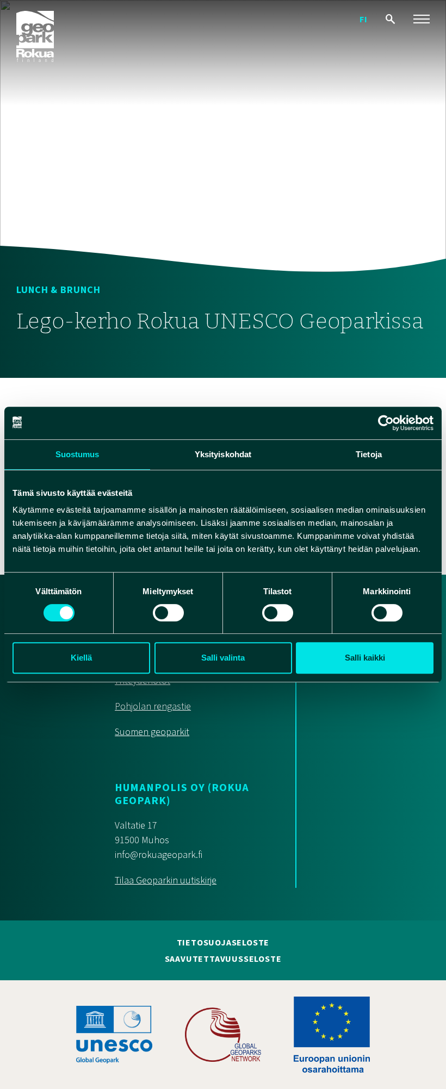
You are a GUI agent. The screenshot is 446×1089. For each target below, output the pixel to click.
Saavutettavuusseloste (223, 959)
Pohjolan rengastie (153, 706)
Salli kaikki (365, 657)
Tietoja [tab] (369, 454)
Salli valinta (223, 657)
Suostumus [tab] (77, 454)
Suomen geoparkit (152, 732)
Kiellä (81, 657)
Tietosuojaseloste (223, 943)
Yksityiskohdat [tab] (223, 454)
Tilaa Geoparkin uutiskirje (165, 880)
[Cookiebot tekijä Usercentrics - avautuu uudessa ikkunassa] (385, 423)
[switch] (168, 612)
